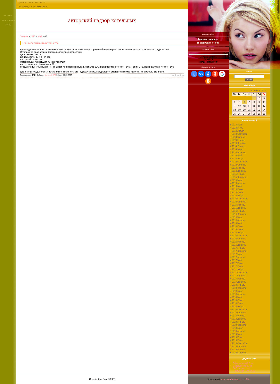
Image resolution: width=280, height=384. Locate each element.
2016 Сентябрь (239, 235)
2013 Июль (237, 127)
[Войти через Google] (222, 74)
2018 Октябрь (239, 312)
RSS (45, 7)
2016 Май (237, 223)
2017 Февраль (239, 251)
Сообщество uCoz (242, 365)
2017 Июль (237, 266)
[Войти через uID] (194, 74)
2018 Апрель (238, 294)
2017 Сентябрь (239, 272)
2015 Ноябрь (238, 204)
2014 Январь (238, 146)
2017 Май (237, 260)
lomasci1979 (50, 75)
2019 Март (237, 328)
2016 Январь (238, 211)
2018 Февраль (239, 288)
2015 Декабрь (239, 208)
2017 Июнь (237, 263)
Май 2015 (259, 90)
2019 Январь (238, 322)
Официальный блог (243, 363)
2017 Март (237, 254)
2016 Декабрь (239, 245)
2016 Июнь (237, 226)
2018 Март (237, 291)
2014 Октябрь (239, 164)
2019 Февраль (239, 325)
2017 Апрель (238, 257)
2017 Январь (238, 248)
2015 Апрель (238, 183)
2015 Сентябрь (239, 198)
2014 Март (237, 149)
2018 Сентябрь (239, 309)
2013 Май (237, 124)
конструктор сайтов (231, 379)
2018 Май (237, 297)
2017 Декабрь (239, 282)
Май (40, 36)
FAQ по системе (241, 368)
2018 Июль (237, 303)
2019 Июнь (237, 337)
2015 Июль (237, 192)
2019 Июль (237, 340)
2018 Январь (238, 285)
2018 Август (238, 306)
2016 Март (237, 217)
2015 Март (237, 180)
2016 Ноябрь (238, 241)
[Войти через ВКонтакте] (201, 74)
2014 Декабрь (239, 171)
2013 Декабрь (239, 143)
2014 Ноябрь (238, 168)
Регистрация (8, 20)
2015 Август (238, 195)
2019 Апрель (238, 331)
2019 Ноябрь (238, 349)
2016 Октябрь (239, 238)
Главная (8, 15)
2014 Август (238, 158)
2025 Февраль (239, 352)
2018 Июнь (237, 300)
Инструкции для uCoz (244, 370)
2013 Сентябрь (239, 134)
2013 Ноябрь (238, 140)
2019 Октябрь (239, 346)
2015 (32, 36)
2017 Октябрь (239, 275)
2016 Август (238, 232)
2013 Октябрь (239, 137)
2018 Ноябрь (238, 315)
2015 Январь (238, 174)
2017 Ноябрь (238, 278)
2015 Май (237, 186)
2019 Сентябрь (239, 343)
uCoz (247, 379)
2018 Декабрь (239, 318)
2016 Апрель (238, 220)
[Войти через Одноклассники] (208, 81)
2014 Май (237, 155)
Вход (8, 24)
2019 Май (237, 334)
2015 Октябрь (239, 201)
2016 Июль (237, 229)
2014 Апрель (238, 152)
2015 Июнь (237, 189)
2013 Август (238, 131)
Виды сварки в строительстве (40, 43)
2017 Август (238, 269)
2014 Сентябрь (239, 161)
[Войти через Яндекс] (215, 74)
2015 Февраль (239, 177)
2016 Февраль (239, 214)
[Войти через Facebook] (208, 74)
